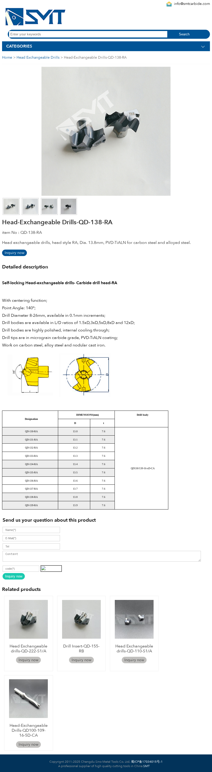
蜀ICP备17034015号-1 (146, 762)
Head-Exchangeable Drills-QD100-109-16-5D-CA (29, 730)
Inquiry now (14, 252)
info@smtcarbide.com (192, 3)
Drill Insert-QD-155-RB (81, 648)
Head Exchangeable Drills (38, 57)
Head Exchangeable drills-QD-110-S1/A (134, 648)
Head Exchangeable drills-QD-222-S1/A (28, 648)
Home (7, 57)
